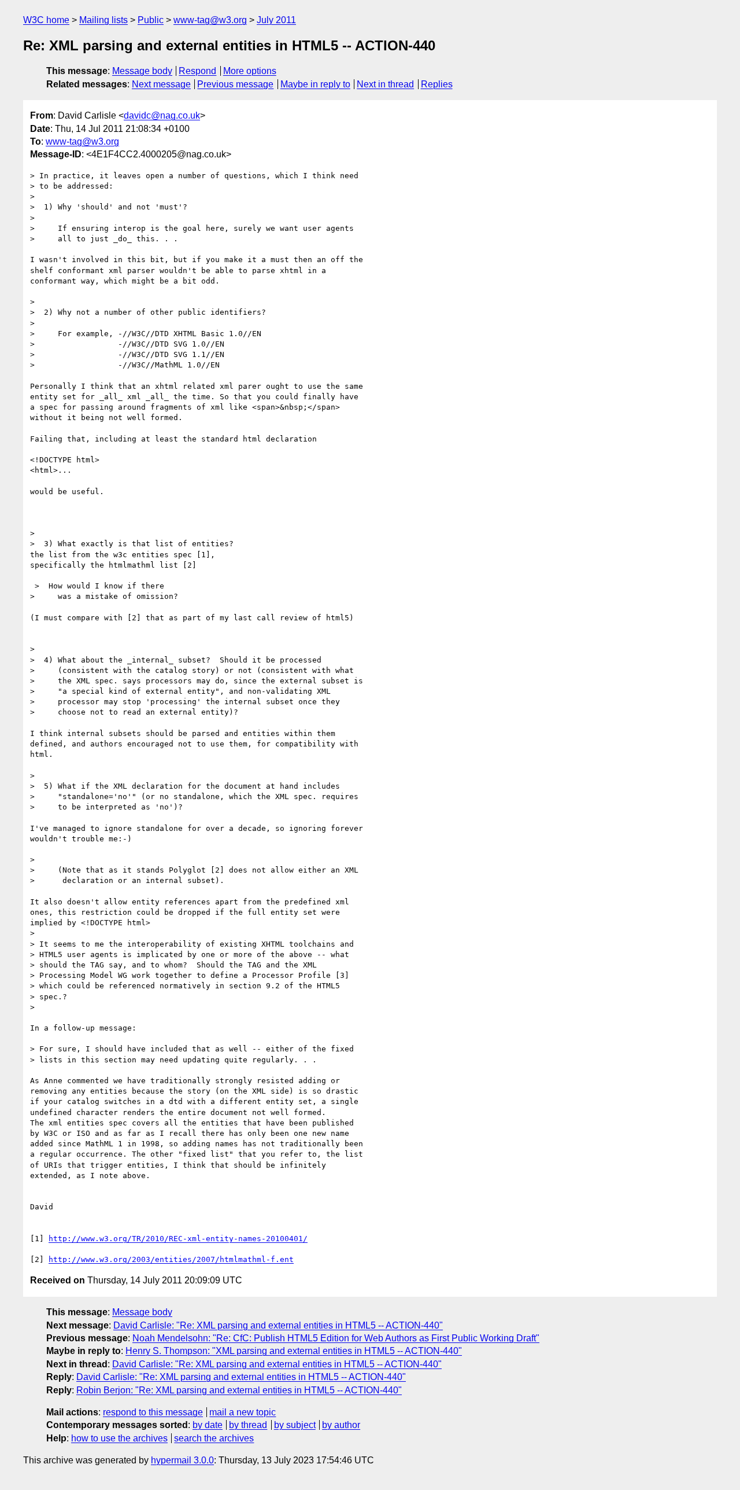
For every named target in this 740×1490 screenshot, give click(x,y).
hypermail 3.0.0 (182, 1460)
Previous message (235, 84)
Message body (142, 71)
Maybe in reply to (315, 84)
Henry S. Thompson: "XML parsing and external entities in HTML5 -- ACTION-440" (293, 1351)
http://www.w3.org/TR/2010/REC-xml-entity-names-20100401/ (178, 1238)
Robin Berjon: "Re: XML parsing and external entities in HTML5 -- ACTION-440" (239, 1390)
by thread (248, 1425)
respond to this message (153, 1412)
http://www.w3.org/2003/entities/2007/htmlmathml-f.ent (171, 1259)
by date (208, 1425)
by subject (295, 1425)
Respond (197, 71)
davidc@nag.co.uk (162, 115)
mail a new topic (242, 1412)
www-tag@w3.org (210, 20)
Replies (437, 84)
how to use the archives (119, 1438)
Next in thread (385, 84)
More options (249, 71)
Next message (161, 84)
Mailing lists (103, 20)
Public (151, 20)
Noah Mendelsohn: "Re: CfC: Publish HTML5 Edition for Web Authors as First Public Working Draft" (335, 1338)
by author (341, 1425)
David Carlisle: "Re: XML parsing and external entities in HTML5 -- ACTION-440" (278, 1325)
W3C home (46, 20)
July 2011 (276, 20)
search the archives (214, 1438)
